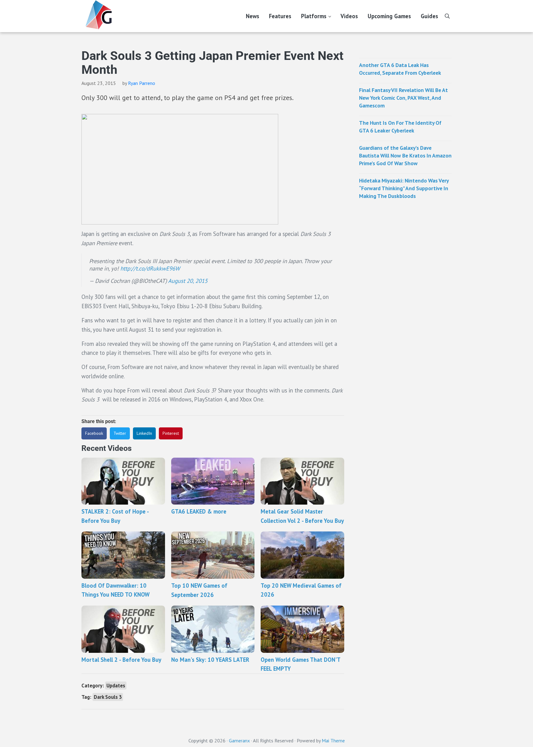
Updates (115, 685)
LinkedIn (144, 433)
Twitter (120, 433)
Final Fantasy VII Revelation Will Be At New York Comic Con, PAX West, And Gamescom (403, 97)
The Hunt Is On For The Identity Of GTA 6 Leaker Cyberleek (400, 126)
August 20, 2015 (188, 280)
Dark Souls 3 (108, 697)
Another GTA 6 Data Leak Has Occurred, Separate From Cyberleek (400, 68)
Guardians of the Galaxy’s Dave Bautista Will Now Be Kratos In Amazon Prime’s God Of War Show (405, 155)
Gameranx (239, 740)
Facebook (94, 433)
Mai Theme (333, 740)
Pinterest (171, 433)
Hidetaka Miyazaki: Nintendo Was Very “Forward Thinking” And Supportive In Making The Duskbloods (403, 188)
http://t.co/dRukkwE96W (150, 268)
